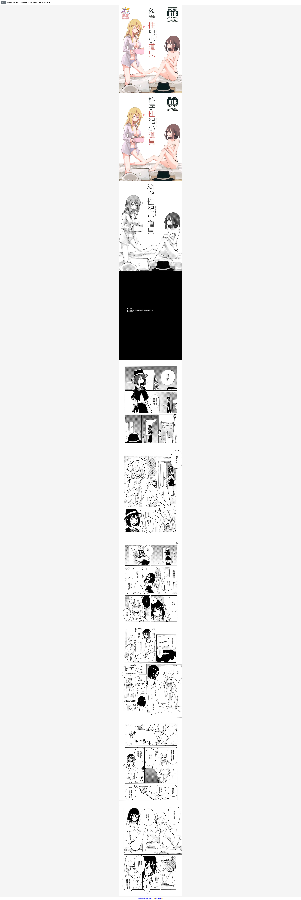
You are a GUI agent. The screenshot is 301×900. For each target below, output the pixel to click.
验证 (150, 57)
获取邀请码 (150, 61)
